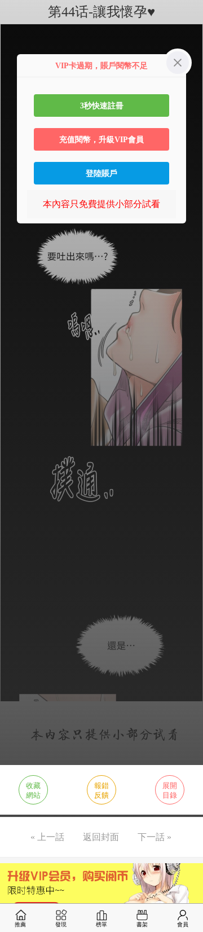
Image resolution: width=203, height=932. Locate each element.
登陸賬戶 (101, 173)
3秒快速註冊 (101, 105)
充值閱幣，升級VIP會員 (101, 139)
